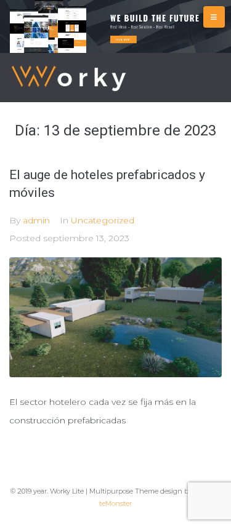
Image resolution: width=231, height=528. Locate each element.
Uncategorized (102, 220)
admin (36, 220)
